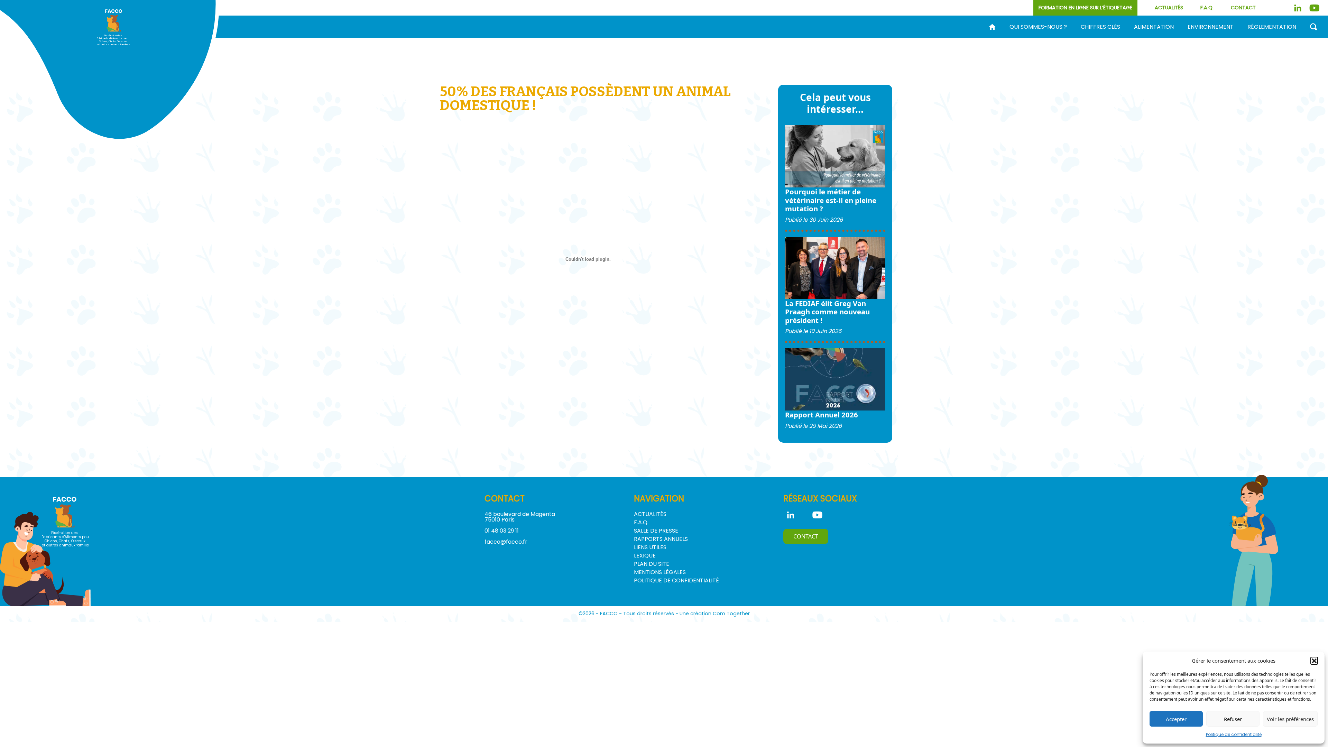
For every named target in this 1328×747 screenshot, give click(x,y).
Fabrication (834, 38)
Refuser (1233, 719)
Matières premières (894, 38)
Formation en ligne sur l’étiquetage (1085, 7)
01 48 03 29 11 (502, 531)
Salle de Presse (656, 531)
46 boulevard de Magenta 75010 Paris (520, 517)
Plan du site (651, 564)
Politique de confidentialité (1234, 734)
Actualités (1169, 7)
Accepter (1176, 719)
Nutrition (951, 38)
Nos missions (760, 38)
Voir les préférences (1290, 719)
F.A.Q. (1207, 7)
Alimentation (1154, 27)
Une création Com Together (715, 613)
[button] (1314, 660)
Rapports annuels (661, 539)
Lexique (645, 556)
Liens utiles (650, 547)
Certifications (1019, 38)
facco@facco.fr (506, 542)
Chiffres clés (1100, 27)
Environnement (1211, 27)
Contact (1243, 7)
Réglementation (1271, 27)
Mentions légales (660, 572)
